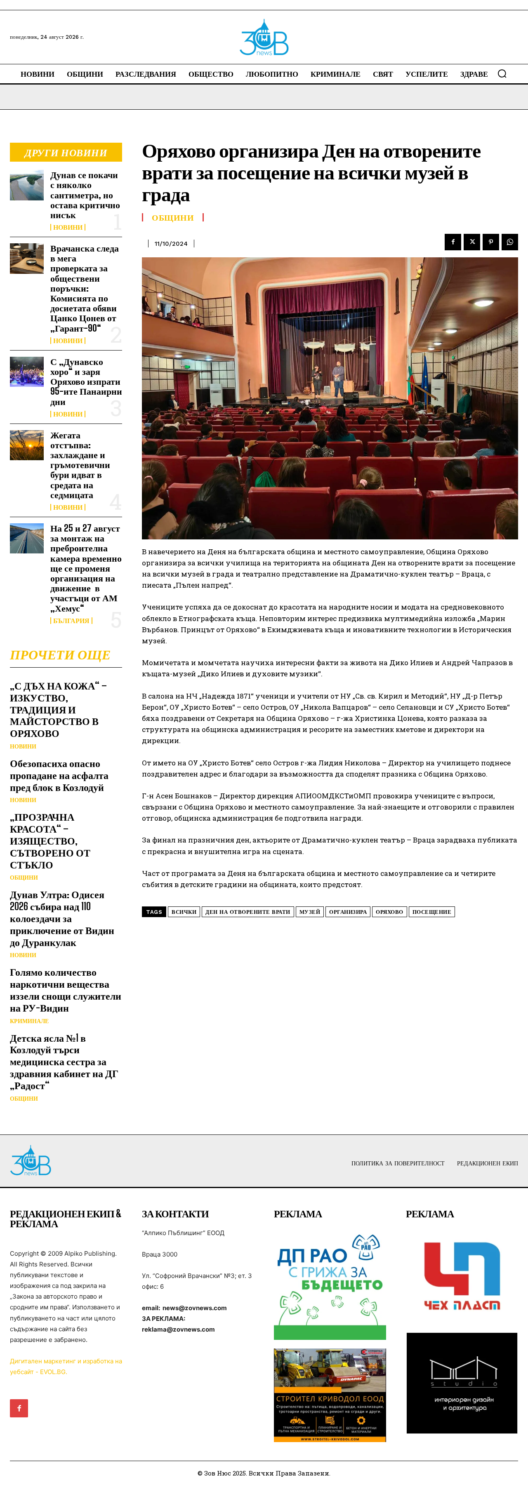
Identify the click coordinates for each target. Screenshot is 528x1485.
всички (184, 912)
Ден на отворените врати (247, 912)
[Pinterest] (491, 242)
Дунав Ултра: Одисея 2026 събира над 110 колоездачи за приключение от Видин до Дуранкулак (62, 918)
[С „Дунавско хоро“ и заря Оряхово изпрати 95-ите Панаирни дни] (27, 372)
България (71, 620)
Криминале (29, 1021)
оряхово (389, 912)
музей (310, 912)
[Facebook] (453, 242)
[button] (502, 73)
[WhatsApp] (510, 242)
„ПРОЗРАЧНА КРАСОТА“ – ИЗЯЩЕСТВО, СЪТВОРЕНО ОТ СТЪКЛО (50, 840)
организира (348, 912)
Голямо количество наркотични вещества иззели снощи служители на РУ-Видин (65, 989)
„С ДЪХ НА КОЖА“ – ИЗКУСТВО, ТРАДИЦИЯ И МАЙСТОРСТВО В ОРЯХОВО (58, 709)
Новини (67, 227)
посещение (432, 912)
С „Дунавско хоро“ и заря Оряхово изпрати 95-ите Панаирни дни (86, 381)
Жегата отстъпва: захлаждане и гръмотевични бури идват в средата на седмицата (80, 464)
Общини (24, 877)
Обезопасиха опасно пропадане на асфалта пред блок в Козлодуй (59, 775)
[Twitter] (472, 242)
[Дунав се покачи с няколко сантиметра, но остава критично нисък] (27, 185)
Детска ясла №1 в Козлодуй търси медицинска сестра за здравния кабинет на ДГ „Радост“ (64, 1061)
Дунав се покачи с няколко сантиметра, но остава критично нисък (85, 194)
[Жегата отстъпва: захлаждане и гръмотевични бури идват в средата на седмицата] (27, 445)
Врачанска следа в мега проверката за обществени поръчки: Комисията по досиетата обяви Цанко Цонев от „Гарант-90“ (84, 288)
